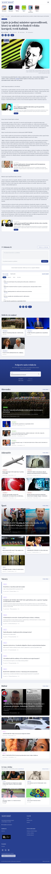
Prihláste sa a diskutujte (43, 247)
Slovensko (8, 16)
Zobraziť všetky (45, 768)
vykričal (17, 78)
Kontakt (3, 846)
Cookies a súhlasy (30, 833)
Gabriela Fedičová (36, 552)
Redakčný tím (29, 820)
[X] (5, 35)
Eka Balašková (14, 416)
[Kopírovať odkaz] (12, 35)
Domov (2, 16)
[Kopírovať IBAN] (39, 374)
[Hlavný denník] (7, 2)
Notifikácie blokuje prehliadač (8, 855)
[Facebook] (2, 35)
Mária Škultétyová (13, 623)
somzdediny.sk (21, 768)
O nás (28, 818)
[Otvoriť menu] (48, 2)
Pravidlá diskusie (30, 835)
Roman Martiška (13, 636)
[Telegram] (8, 35)
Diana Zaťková (20, 425)
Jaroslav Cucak (36, 475)
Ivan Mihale (10, 552)
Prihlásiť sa (44, 261)
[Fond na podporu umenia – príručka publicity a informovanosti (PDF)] (6, 837)
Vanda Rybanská (13, 649)
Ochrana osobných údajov (32, 831)
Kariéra (28, 822)
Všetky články (45, 389)
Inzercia (3, 831)
